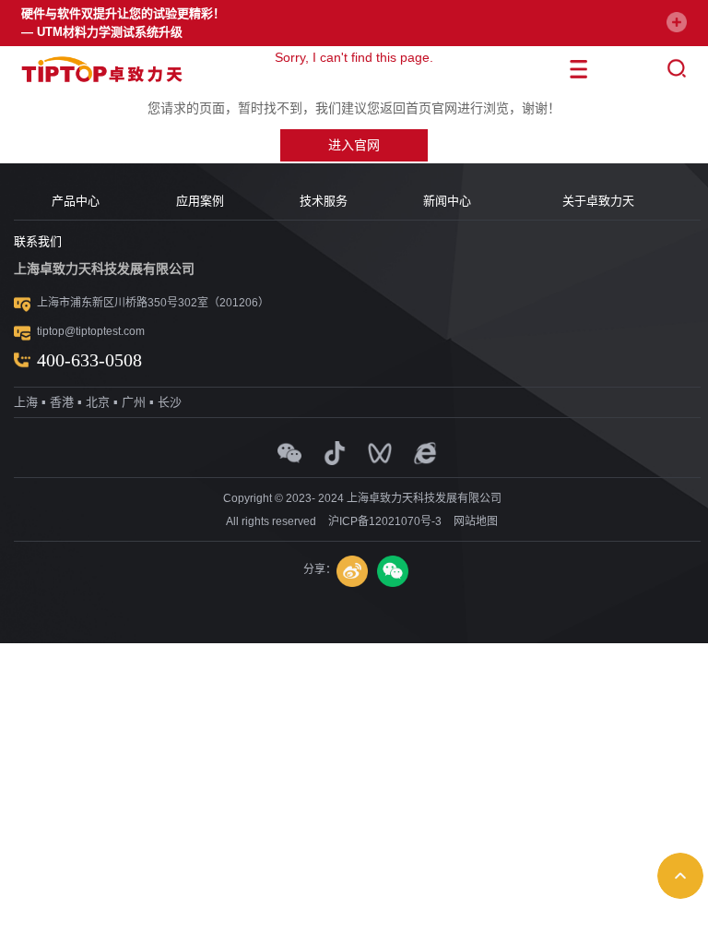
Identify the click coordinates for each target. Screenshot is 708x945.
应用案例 (200, 201)
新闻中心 (447, 201)
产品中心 (76, 201)
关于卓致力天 (598, 201)
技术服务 (324, 201)
